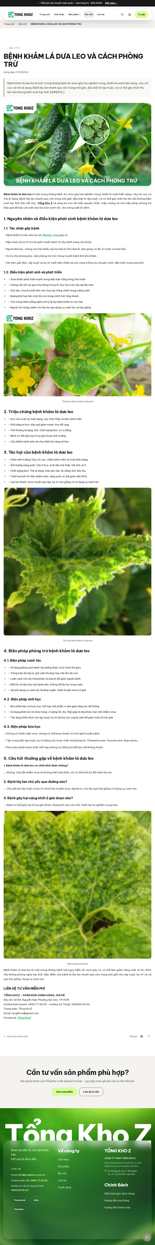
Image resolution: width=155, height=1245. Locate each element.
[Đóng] (105, 577)
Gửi (99, 658)
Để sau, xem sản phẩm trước (77, 667)
